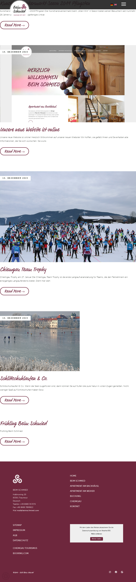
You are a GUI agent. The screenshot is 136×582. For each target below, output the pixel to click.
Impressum (19, 530)
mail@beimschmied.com (28, 510)
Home (73, 476)
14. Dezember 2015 (15, 52)
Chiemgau (75, 501)
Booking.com (21, 553)
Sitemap (17, 525)
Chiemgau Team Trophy (23, 269)
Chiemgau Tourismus (25, 548)
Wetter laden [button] (96, 539)
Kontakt (75, 506)
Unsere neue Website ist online (29, 130)
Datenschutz (20, 541)
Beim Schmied (77, 481)
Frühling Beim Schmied (23, 423)
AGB (15, 535)
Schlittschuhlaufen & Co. (23, 378)
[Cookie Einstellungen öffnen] (6, 579)
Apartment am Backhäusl (84, 486)
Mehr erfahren (96, 534)
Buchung (75, 496)
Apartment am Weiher (82, 491)
